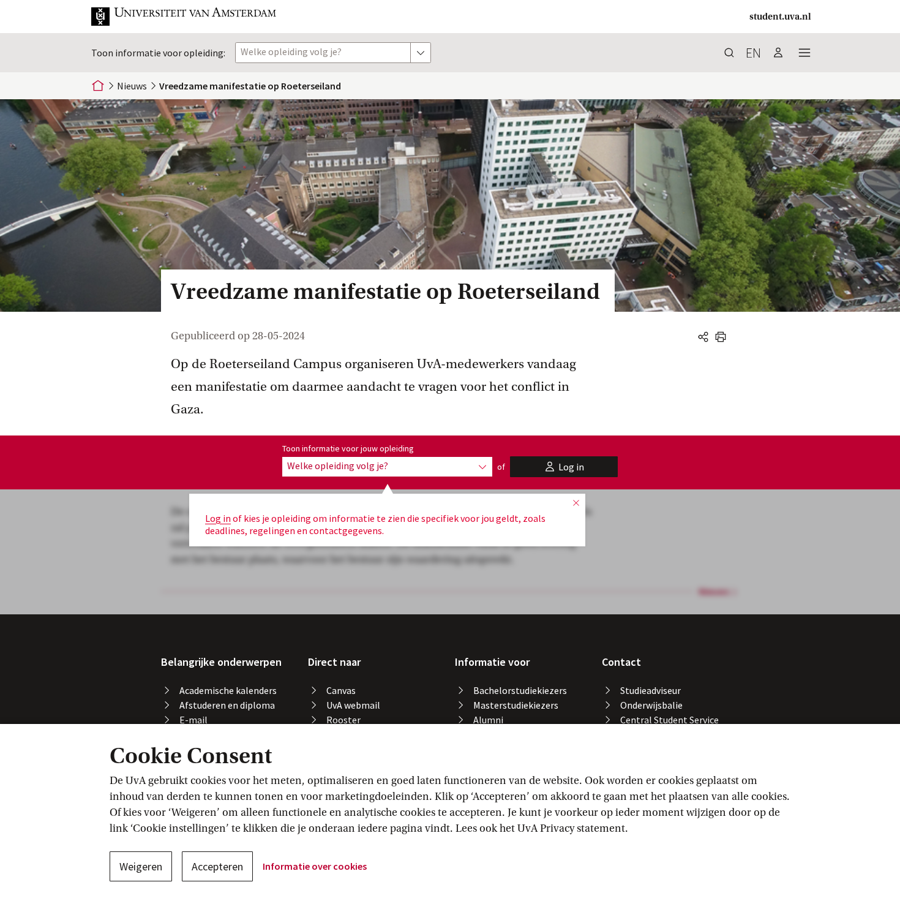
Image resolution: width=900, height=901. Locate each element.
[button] (184, 16)
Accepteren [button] (217, 866)
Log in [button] (218, 518)
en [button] (753, 52)
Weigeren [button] (140, 866)
